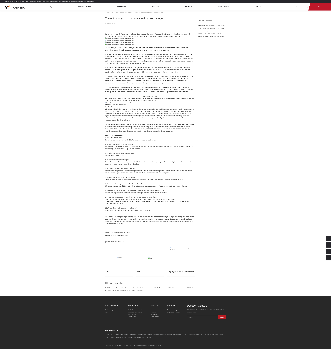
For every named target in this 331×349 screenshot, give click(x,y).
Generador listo (132, 316)
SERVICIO (155, 7)
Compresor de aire (132, 314)
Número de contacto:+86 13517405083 (15, 1)
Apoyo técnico (154, 314)
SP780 (108, 271)
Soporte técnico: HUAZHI (154, 345)
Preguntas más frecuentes (173, 312)
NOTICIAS (188, 7)
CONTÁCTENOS (223, 7)
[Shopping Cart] (289, 7)
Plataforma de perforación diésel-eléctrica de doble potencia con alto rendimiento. (121, 287)
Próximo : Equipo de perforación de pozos (116, 235)
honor (106, 312)
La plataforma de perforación (135, 310)
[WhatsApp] (328, 238)
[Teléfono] (328, 245)
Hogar (51, 7)
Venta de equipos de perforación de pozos (209, 33)
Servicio (153, 310)
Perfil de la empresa (110, 310)
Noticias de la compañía (126, 12)
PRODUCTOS (121, 7)
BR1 (138, 271)
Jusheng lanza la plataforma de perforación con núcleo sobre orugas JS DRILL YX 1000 (121, 290)
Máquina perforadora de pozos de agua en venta (211, 36)
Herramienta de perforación (135, 312)
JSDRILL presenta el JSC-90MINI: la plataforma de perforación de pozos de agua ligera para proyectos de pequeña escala (171, 287)
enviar (222, 317)
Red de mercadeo (155, 316)
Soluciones (153, 312)
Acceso (292, 7)
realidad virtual (258, 7)
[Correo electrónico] (328, 251)
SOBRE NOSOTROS (84, 7)
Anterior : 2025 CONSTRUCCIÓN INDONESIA (117, 232)
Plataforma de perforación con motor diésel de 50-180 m (181, 272)
